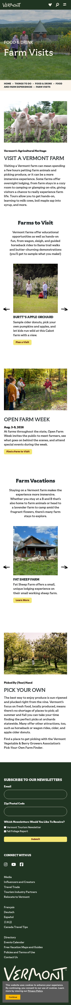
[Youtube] (13, 865)
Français (9, 907)
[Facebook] (21, 865)
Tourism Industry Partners (20, 892)
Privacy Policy (35, 991)
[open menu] (64, 4)
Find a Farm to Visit (17, 451)
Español (9, 917)
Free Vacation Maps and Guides (23, 947)
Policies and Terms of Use (19, 952)
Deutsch (9, 912)
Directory (10, 937)
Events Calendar (14, 942)
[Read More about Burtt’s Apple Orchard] (35, 288)
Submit (35, 839)
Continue (13, 997)
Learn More (21, 600)
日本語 (8, 922)
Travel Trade (12, 887)
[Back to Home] (12, 5)
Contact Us (11, 957)
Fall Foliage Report (17, 831)
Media (8, 877)
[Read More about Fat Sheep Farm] (35, 550)
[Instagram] (5, 865)
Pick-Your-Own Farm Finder (23, 747)
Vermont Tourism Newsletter (24, 827)
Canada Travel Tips (16, 927)
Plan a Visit (21, 342)
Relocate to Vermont (17, 896)
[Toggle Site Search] (57, 5)
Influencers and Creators (19, 882)
